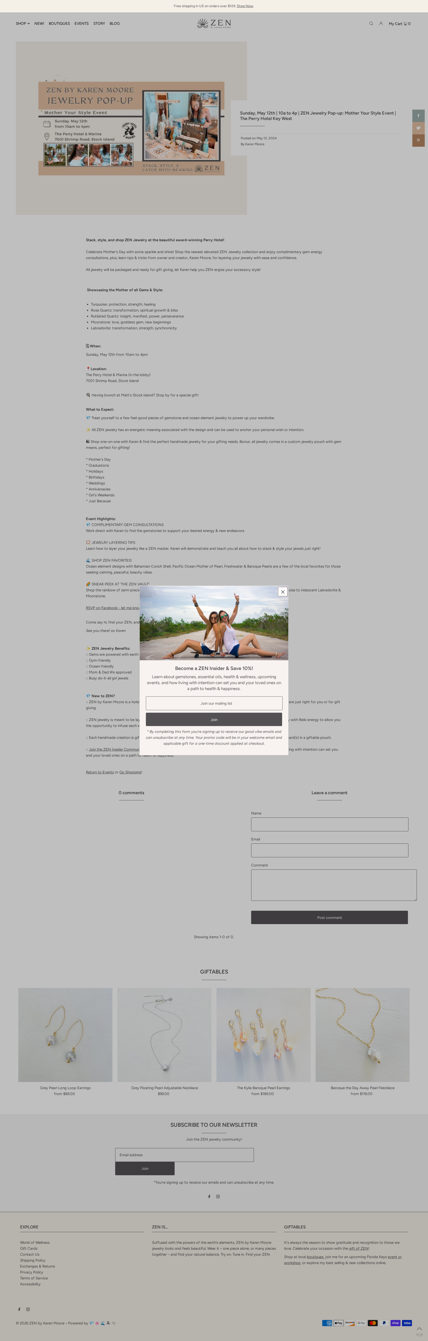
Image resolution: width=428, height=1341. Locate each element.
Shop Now (245, 6)
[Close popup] (282, 591)
